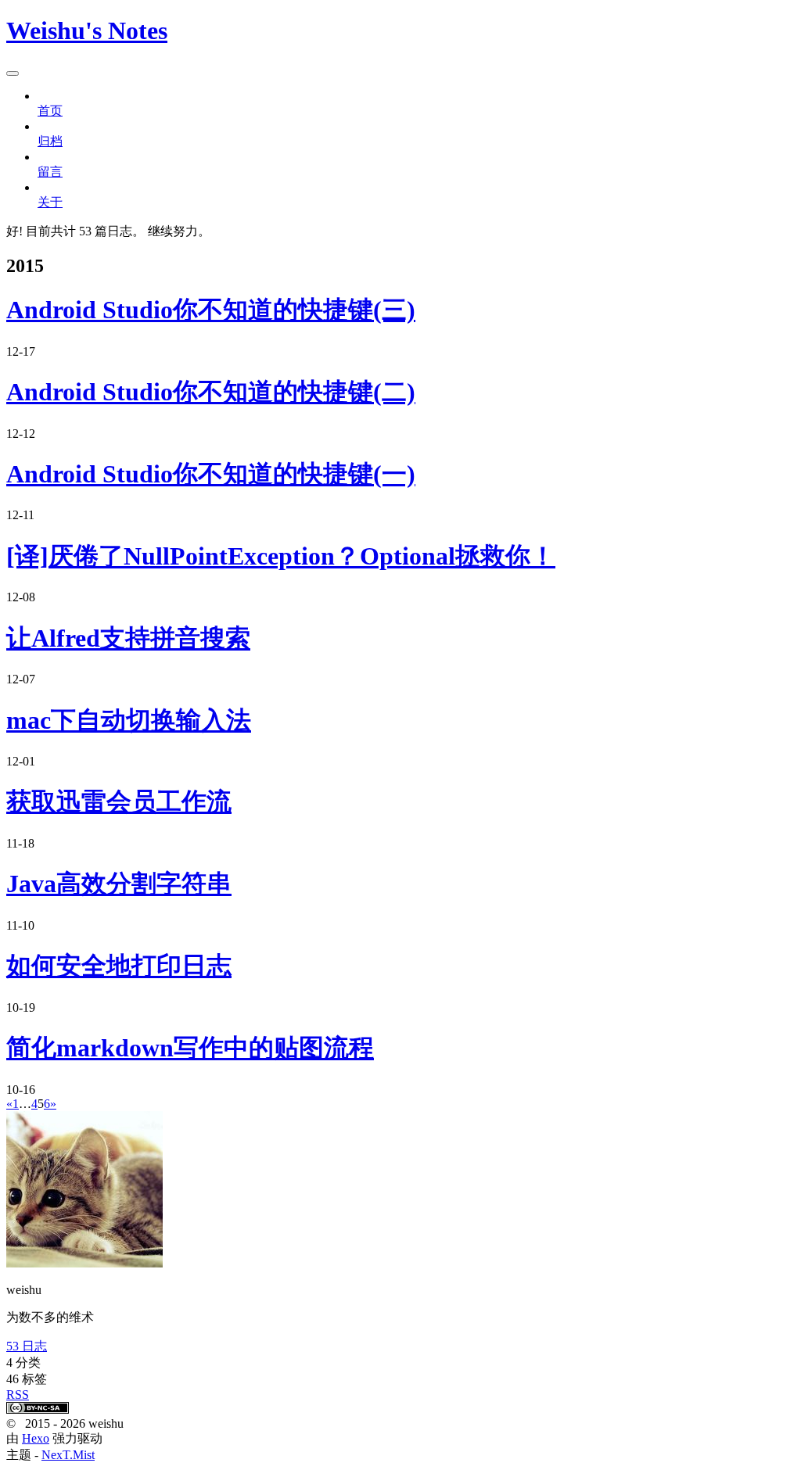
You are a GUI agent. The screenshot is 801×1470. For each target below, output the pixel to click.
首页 (50, 110)
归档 (50, 141)
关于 (50, 202)
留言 (50, 171)
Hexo (35, 1438)
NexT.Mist (68, 1454)
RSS (17, 1394)
